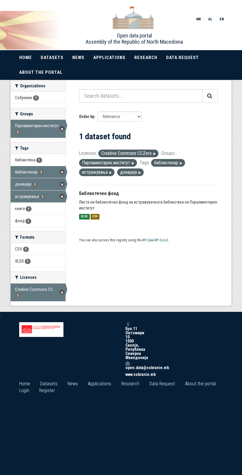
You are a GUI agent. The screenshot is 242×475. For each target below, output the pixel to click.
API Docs (160, 240)
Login (24, 390)
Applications (109, 57)
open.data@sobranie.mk (127, 367)
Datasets (52, 57)
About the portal (41, 72)
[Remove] (154, 154)
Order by (86, 116)
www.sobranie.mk (127, 374)
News (78, 57)
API (144, 240)
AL (210, 19)
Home (25, 57)
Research (145, 57)
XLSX (84, 217)
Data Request (182, 57)
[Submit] (210, 96)
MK (198, 19)
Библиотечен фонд (99, 193)
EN (222, 19)
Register (47, 390)
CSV (95, 217)
